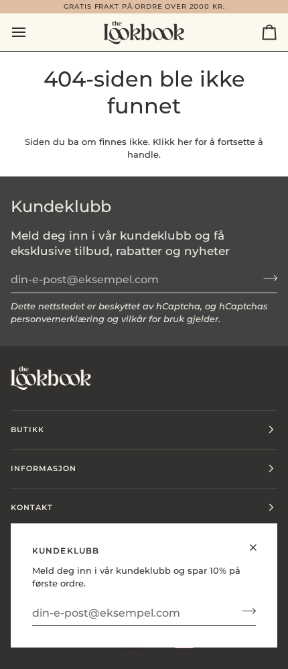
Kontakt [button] (32, 507)
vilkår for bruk (152, 318)
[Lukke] (258, 541)
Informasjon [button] (43, 468)
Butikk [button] (27, 429)
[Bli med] (245, 611)
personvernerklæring (57, 318)
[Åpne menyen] (31, 32)
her (184, 141)
